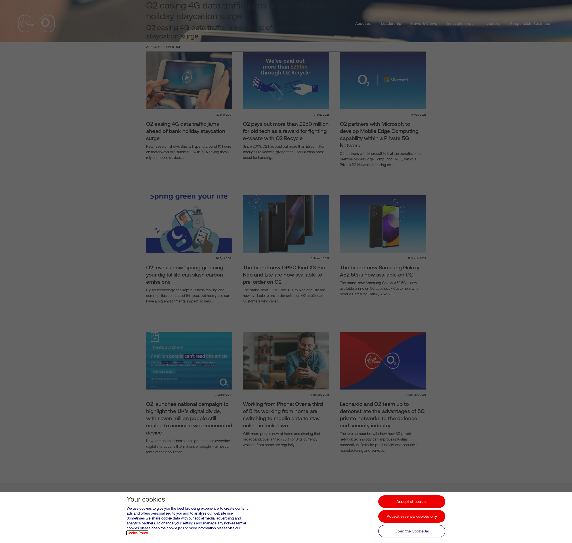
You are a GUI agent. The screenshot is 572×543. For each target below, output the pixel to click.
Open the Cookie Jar (412, 531)
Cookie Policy (137, 533)
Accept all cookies (411, 501)
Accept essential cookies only (412, 516)
